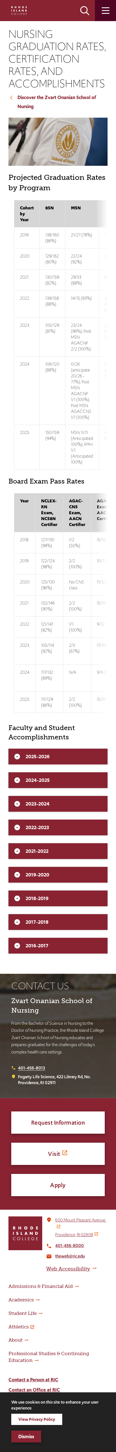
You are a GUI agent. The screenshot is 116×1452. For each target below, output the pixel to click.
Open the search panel (85, 10)
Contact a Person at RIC (33, 1379)
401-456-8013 (31, 1068)
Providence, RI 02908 (74, 1235)
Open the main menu (105, 10)
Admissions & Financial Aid (40, 1286)
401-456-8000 (69, 1246)
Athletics (18, 1327)
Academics (21, 1300)
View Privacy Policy (36, 1419)
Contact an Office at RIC (34, 1389)
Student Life (22, 1313)
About (15, 1340)
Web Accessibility (68, 1269)
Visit (54, 1154)
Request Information (58, 1122)
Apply (58, 1185)
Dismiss (26, 1436)
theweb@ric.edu (70, 1256)
